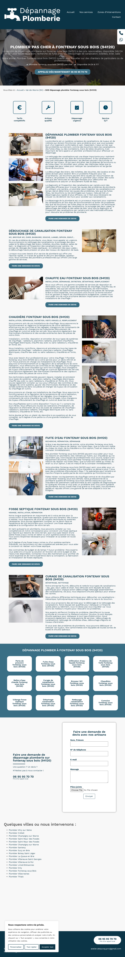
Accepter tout (47, 947)
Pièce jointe (76, 787)
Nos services (86, 12)
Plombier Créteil (16, 833)
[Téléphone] (121, 33)
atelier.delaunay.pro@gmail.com (106, 949)
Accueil (71, 12)
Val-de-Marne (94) (34, 90)
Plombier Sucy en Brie (19, 850)
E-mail (73, 760)
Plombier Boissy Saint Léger (22, 853)
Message (74, 769)
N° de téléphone (78, 750)
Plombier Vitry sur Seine (20, 830)
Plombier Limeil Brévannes (21, 865)
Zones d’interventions (109, 12)
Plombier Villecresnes (19, 874)
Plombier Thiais (16, 876)
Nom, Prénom (77, 740)
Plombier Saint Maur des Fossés (24, 839)
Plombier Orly (15, 868)
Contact (116, 17)
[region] (32, 936)
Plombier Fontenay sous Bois (22, 871)
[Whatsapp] (121, 40)
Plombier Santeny (17, 847)
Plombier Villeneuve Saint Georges (25, 859)
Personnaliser (16, 947)
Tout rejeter (32, 947)
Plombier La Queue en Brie (21, 856)
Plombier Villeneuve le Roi (21, 862)
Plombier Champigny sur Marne (24, 836)
